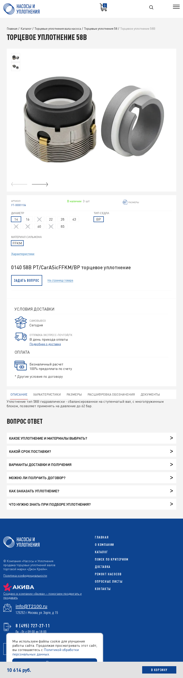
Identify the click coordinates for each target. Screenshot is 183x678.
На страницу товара (60, 280)
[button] (40, 184)
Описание (18, 394)
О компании (104, 545)
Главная (102, 537)
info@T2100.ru (31, 606)
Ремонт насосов (108, 574)
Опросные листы (109, 581)
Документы (150, 394)
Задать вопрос (27, 280)
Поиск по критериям (112, 559)
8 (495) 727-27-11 (33, 625)
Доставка (102, 567)
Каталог (101, 552)
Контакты (103, 589)
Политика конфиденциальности (25, 575)
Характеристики (22, 254)
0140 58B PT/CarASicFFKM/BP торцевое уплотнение (71, 267)
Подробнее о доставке (45, 344)
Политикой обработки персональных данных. (45, 651)
